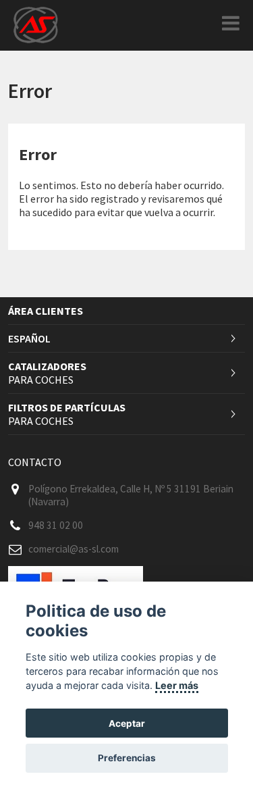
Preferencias (127, 757)
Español (29, 338)
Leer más (176, 685)
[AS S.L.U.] (35, 24)
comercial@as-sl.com (73, 548)
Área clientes (45, 310)
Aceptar (127, 723)
